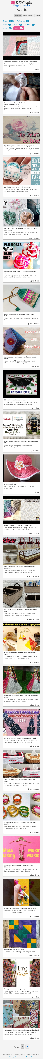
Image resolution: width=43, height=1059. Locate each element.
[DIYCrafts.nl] (21, 2)
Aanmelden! (26, 6)
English (8, 21)
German (29, 24)
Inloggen (16, 6)
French (7, 28)
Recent (38, 15)
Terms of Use (19, 1057)
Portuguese (22, 21)
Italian (6, 24)
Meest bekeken (28, 15)
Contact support (32, 1057)
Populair (18, 15)
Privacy (11, 1057)
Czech (17, 24)
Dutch (18, 28)
